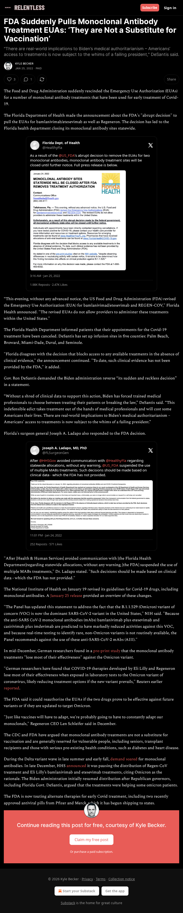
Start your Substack (79, 891)
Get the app (115, 891)
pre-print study (106, 651)
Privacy (87, 879)
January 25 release (66, 596)
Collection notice (121, 879)
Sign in (170, 7)
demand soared (123, 759)
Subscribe (149, 7)
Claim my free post (91, 839)
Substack (68, 903)
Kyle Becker (24, 63)
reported (11, 688)
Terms (101, 879)
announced (76, 766)
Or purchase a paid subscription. (91, 852)
